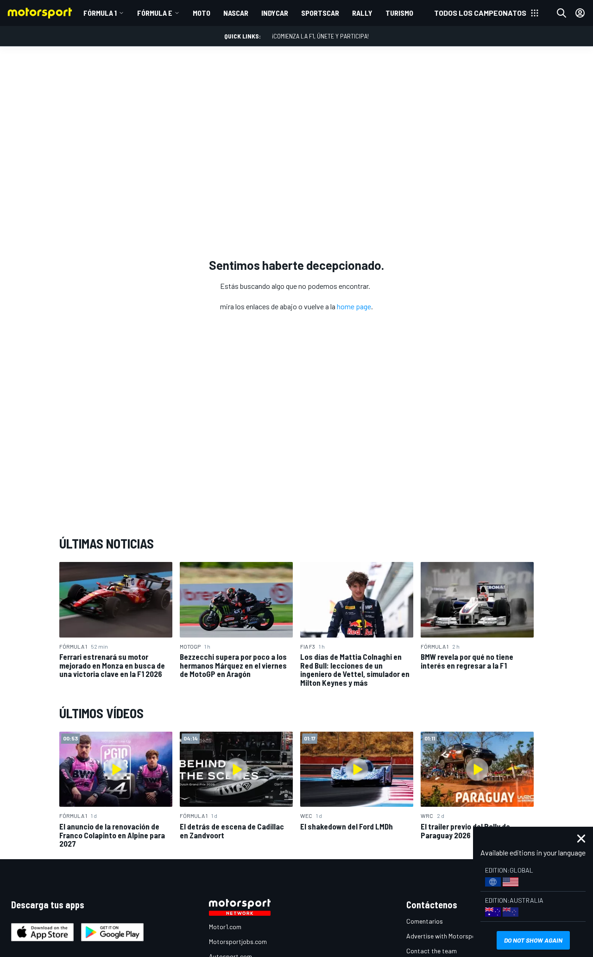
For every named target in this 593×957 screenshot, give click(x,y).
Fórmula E (154, 12)
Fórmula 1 (100, 12)
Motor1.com (225, 927)
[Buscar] (561, 13)
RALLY (362, 12)
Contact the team (431, 951)
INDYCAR (274, 12)
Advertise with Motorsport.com (450, 936)
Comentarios (424, 921)
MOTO (201, 12)
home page (354, 306)
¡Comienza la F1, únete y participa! (320, 36)
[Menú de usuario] (580, 13)
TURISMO (399, 12)
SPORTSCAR (320, 12)
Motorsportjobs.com (238, 941)
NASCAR (235, 12)
